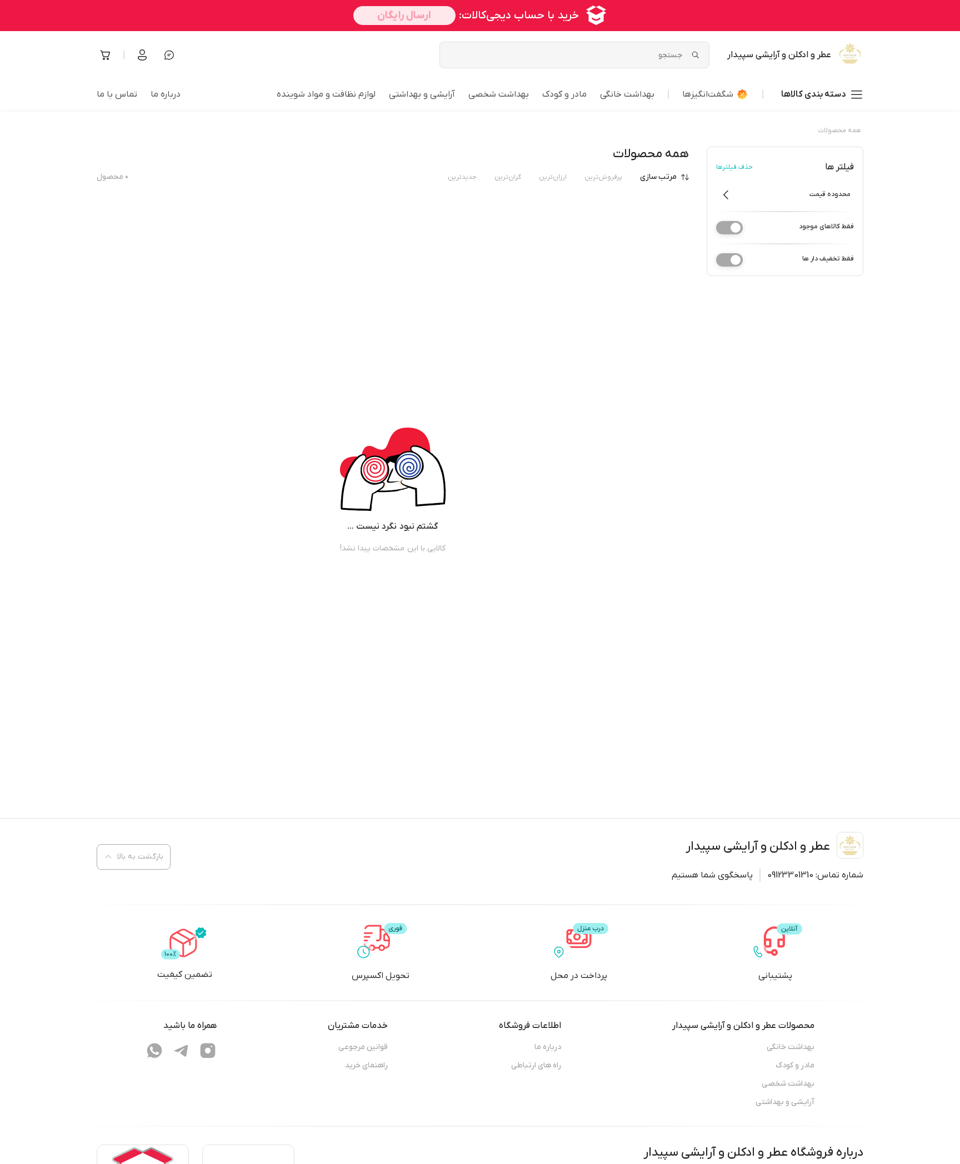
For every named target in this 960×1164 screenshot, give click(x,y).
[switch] (729, 227)
